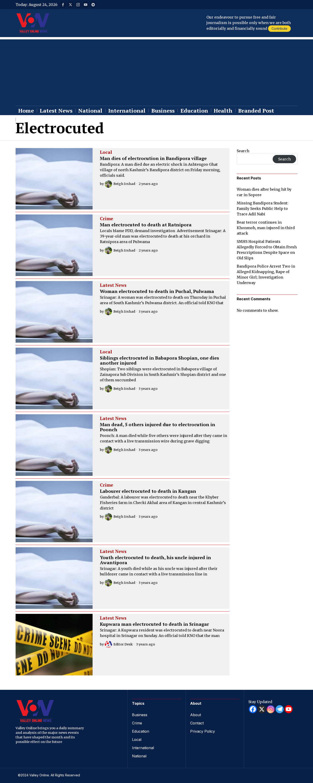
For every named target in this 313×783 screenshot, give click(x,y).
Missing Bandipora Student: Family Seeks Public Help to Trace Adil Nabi (262, 208)
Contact (197, 723)
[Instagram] (271, 709)
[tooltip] (62, 4)
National (139, 756)
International (143, 747)
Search (243, 151)
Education (140, 731)
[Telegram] (280, 709)
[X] (262, 709)
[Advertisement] (156, 71)
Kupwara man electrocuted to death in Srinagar (154, 624)
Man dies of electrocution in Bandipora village (153, 158)
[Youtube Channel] (289, 709)
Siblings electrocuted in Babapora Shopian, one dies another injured (159, 360)
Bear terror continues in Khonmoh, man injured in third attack (266, 228)
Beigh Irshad (124, 184)
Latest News (113, 285)
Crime (106, 218)
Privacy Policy (202, 731)
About (195, 715)
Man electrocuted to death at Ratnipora (146, 224)
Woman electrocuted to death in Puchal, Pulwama (157, 291)
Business (139, 715)
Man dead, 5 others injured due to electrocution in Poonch (157, 427)
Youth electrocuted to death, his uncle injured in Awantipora (155, 560)
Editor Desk (123, 644)
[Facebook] (253, 709)
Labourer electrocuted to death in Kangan (148, 491)
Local (106, 152)
